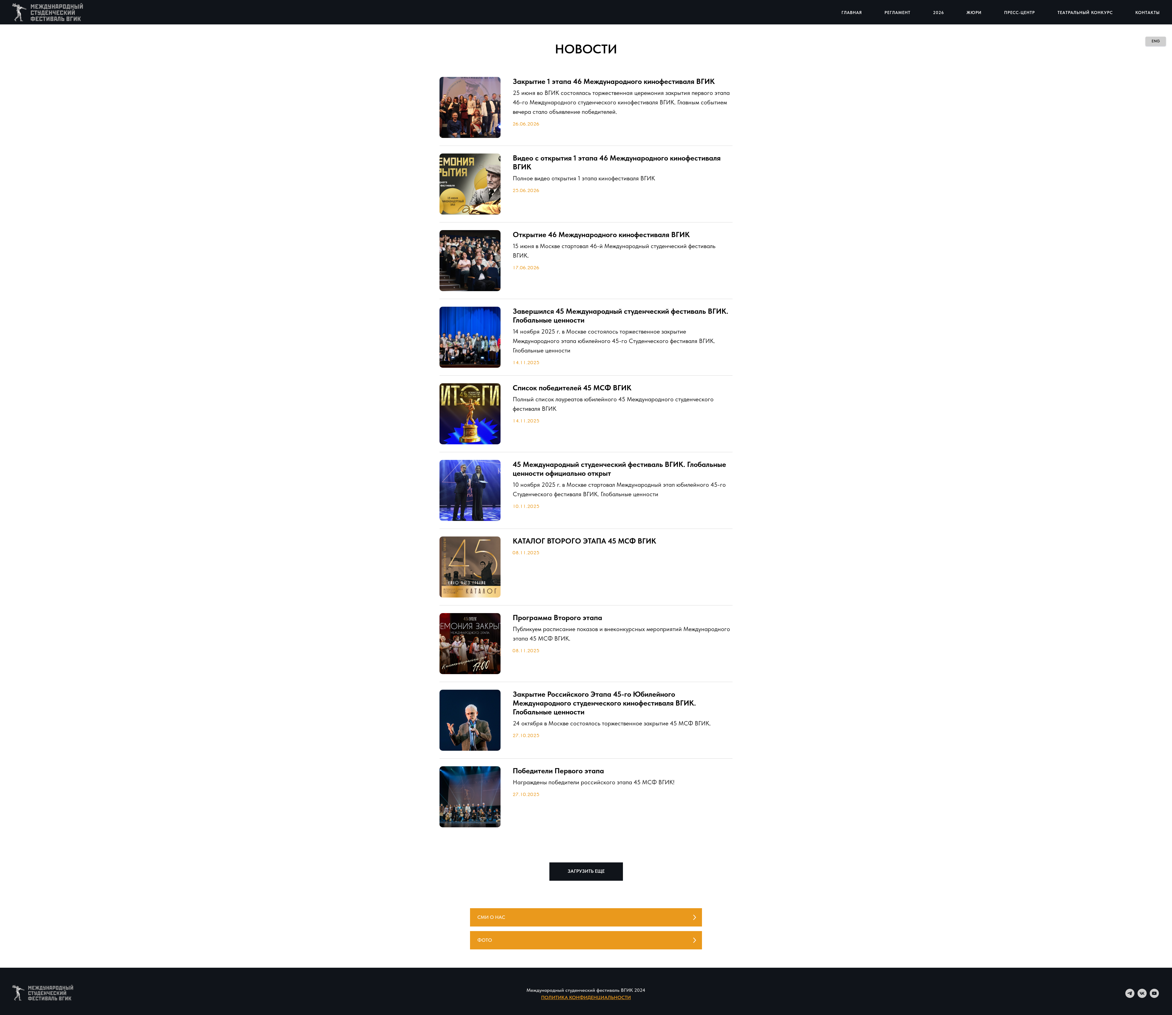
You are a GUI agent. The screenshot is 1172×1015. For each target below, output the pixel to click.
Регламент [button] (897, 12)
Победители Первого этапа (558, 770)
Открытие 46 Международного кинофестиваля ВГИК (601, 234)
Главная (851, 12)
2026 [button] (938, 12)
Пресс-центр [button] (1019, 12)
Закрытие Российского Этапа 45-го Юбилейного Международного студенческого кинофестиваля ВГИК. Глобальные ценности (604, 703)
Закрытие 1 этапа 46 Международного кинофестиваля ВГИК (614, 81)
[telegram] (1129, 996)
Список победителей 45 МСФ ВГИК (572, 387)
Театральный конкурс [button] (1085, 12)
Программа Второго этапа (557, 617)
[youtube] (1154, 996)
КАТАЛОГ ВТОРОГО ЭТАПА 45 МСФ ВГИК (584, 540)
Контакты (1147, 12)
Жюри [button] (974, 12)
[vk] (1142, 996)
